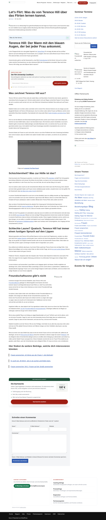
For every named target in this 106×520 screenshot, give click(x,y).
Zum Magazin (78, 88)
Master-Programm (41, 2)
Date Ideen (77, 210)
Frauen (84, 223)
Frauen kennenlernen (83, 233)
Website (51, 426)
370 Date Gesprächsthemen (82, 186)
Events (11, 514)
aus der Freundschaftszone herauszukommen (33, 308)
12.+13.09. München (80, 26)
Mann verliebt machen (88, 245)
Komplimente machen (81, 243)
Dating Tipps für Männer (83, 216)
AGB (54, 514)
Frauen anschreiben (80, 225)
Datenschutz (61, 514)
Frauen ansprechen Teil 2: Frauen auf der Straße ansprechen (32, 366)
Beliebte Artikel (91, 200)
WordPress (24, 518)
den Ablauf (90, 138)
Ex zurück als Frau (85, 218)
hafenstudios (23, 507)
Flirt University (78, 223)
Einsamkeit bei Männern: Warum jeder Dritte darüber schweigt (90, 54)
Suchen (93, 46)
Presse (29, 514)
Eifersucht (77, 218)
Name (14, 426)
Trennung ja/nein (84, 257)
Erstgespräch (93, 2)
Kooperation (65, 495)
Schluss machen (80, 254)
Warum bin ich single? (83, 260)
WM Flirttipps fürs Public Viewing (85, 81)
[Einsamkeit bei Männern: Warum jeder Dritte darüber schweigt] (78, 59)
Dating (82, 210)
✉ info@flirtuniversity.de (38, 486)
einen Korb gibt (20, 215)
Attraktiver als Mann (81, 200)
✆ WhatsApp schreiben (22, 486)
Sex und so (90, 254)
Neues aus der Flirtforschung (83, 43)
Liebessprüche (78, 245)
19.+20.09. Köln (79, 29)
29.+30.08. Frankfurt (80, 23)
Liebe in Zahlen (90, 243)
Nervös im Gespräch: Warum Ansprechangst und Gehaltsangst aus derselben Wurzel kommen (90, 72)
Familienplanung (79, 220)
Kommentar (15, 433)
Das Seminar (78, 189)
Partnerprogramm (68, 501)
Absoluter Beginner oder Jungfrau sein (84, 195)
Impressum (48, 514)
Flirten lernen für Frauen (89, 220)
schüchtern (51, 178)
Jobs (23, 514)
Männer (78, 251)
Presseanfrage (67, 489)
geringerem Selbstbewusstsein (25, 221)
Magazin (17, 514)
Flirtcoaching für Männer (27, 334)
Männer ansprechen (87, 251)
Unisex (94, 257)
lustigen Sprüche (22, 238)
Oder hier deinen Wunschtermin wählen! (86, 38)
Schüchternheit (43, 60)
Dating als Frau (80, 213)
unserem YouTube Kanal (31, 168)
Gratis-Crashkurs (83, 2)
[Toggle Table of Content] (66, 37)
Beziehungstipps (81, 207)
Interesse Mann (88, 241)
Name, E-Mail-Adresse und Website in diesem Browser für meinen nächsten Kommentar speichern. (39, 457)
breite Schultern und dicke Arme (57, 113)
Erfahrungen (56, 2)
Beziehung (79, 203)
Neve (10, 518)
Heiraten (86, 238)
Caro (12, 19)
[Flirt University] (17, 2)
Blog (91, 206)
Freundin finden (89, 236)
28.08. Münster (79, 20)
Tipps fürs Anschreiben (81, 181)
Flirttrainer (63, 334)
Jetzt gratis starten (60, 83)
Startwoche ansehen (39, 402)
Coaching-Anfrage (70, 483)
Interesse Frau (79, 241)
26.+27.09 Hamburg (80, 32)
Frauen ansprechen (81, 228)
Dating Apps (90, 213)
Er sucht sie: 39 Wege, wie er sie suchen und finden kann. (31, 361)
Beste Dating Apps (80, 184)
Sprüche (76, 256)
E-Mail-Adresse (35, 426)
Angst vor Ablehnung (27, 206)
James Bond (40, 51)
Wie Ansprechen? (79, 175)
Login (75, 2)
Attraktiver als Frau (88, 197)
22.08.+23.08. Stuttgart (81, 17)
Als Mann (78, 198)
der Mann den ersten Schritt (28, 191)
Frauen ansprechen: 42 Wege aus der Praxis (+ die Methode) (32, 355)
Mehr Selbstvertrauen (83, 248)
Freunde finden (78, 236)
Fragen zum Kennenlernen (82, 178)
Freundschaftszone (14, 282)
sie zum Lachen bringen (58, 249)
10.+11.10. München (80, 35)
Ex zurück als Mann (93, 218)
